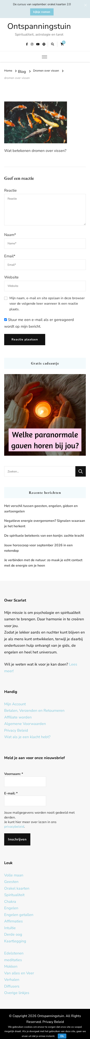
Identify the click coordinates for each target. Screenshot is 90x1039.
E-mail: (11, 793)
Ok (62, 1036)
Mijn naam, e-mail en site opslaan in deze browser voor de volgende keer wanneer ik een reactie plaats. (47, 304)
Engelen (11, 908)
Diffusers (11, 986)
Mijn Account (15, 704)
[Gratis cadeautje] (45, 415)
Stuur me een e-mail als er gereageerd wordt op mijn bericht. (39, 323)
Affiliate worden (18, 717)
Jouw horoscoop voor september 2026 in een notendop (38, 548)
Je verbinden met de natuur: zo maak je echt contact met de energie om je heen (43, 563)
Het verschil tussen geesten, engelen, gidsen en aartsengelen (41, 509)
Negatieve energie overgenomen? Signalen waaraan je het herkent (44, 523)
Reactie (10, 190)
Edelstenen (13, 953)
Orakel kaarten (16, 888)
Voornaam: (13, 774)
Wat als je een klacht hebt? (27, 736)
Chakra (10, 901)
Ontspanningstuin (39, 26)
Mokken (10, 966)
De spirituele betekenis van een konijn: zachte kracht (44, 535)
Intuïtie (10, 927)
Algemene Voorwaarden (25, 723)
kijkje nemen (41, 12)
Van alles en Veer (19, 973)
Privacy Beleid (16, 730)
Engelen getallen (18, 914)
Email (9, 256)
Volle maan (13, 875)
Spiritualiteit (14, 894)
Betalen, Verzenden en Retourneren (34, 710)
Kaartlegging (15, 941)
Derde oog (13, 934)
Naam (10, 234)
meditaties (13, 959)
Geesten (11, 881)
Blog (22, 71)
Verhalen (11, 979)
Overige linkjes (16, 992)
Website (11, 277)
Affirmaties (13, 921)
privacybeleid (14, 826)
